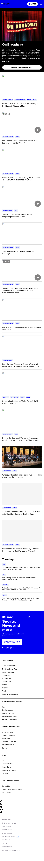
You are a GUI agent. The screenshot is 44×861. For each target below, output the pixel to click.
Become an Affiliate (9, 742)
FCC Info (4, 843)
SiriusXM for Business (10, 694)
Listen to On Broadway (22, 67)
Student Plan (6, 675)
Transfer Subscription (9, 716)
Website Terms (6, 820)
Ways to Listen (7, 764)
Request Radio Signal (9, 719)
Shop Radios (6, 678)
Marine (4, 685)
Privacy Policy (6, 826)
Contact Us (6, 786)
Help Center (6, 792)
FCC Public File (6, 840)
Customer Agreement (9, 823)
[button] (41, 4)
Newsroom (6, 739)
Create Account (7, 710)
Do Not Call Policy (7, 833)
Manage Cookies (7, 847)
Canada (5, 773)
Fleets (4, 691)
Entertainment (8, 100)
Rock (28, 397)
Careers (5, 748)
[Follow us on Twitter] (2, 806)
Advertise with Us (8, 745)
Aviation (5, 688)
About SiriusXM (7, 732)
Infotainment (6, 682)
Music (29, 100)
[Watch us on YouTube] (2, 809)
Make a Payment (8, 713)
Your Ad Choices (7, 830)
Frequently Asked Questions (12, 789)
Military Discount (8, 672)
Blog (3, 761)
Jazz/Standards (20, 100)
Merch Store (6, 767)
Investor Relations (8, 735)
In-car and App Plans (9, 666)
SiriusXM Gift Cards (9, 770)
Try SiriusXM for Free (9, 669)
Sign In (4, 707)
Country (6, 397)
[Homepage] (8, 4)
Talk (34, 100)
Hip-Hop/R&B (14, 397)
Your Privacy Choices (8, 836)
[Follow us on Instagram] (2, 804)
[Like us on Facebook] (2, 801)
